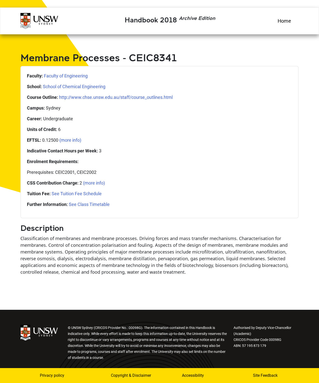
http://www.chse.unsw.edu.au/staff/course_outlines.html (116, 97)
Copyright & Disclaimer (128, 375)
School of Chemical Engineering (74, 86)
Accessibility (193, 375)
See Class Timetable (89, 204)
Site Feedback (265, 375)
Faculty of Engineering (66, 75)
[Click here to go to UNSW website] (39, 332)
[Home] (39, 20)
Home (284, 21)
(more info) (70, 140)
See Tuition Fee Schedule (77, 193)
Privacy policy (52, 375)
